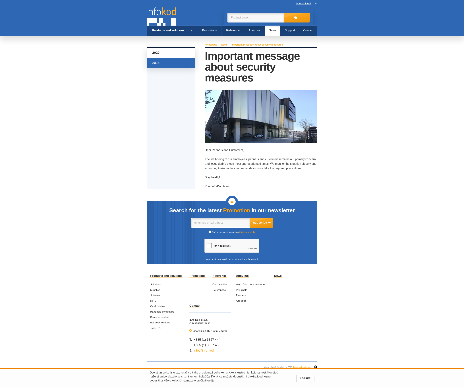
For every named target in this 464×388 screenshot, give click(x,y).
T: (190, 339)
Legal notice (298, 367)
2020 (156, 52)
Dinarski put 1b (201, 330)
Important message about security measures (257, 44)
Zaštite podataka (247, 232)
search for (297, 17)
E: (190, 350)
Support (290, 30)
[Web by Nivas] (315, 367)
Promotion (236, 210)
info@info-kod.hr (206, 350)
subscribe (260, 222)
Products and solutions (168, 30)
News (272, 30)
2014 (156, 63)
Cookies (308, 367)
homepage (211, 44)
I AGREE (305, 378)
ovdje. (211, 380)
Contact (308, 30)
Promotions (209, 30)
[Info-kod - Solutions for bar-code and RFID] (161, 16)
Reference (233, 30)
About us (254, 30)
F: (190, 345)
